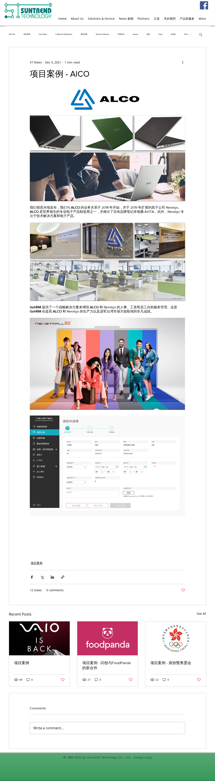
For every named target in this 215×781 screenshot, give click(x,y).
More (186, 34)
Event (160, 34)
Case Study (43, 34)
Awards (135, 34)
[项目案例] (39, 638)
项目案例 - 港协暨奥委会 (170, 663)
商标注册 (84, 34)
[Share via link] (63, 577)
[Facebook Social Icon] (204, 5)
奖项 (148, 34)
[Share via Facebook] (32, 577)
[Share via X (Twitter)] (42, 577)
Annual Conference (102, 34)
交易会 (173, 34)
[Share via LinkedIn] (52, 577)
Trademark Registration (63, 34)
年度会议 (121, 34)
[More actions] (182, 62)
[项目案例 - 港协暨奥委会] (175, 638)
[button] (201, 34)
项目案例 (27, 34)
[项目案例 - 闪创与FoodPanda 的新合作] (107, 638)
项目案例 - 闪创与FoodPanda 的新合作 (106, 665)
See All (201, 614)
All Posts (12, 34)
